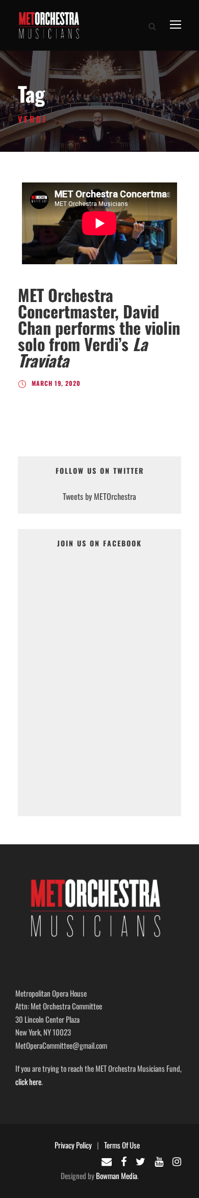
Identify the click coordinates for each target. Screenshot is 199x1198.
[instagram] (176, 1160)
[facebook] (124, 1160)
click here (28, 1081)
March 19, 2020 (56, 383)
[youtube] (159, 1160)
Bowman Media (116, 1175)
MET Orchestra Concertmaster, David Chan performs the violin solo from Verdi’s (99, 327)
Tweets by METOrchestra (99, 496)
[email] (107, 1160)
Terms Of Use (122, 1144)
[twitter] (140, 1160)
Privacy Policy (73, 1144)
